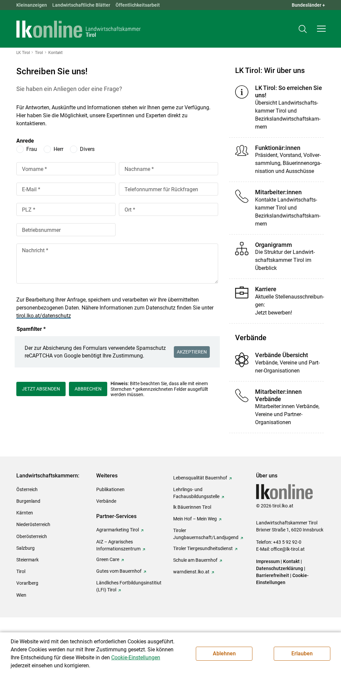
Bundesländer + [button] (308, 5)
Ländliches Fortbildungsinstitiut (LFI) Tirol (129, 586)
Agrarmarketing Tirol (117, 529)
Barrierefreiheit (272, 575)
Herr (58, 149)
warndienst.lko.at (191, 571)
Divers (87, 149)
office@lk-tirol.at (288, 549)
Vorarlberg (27, 583)
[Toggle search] (303, 29)
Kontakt (291, 561)
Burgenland (28, 501)
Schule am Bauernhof (195, 560)
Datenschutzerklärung (279, 568)
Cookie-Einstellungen (135, 657)
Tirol (20, 571)
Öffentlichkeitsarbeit (138, 5)
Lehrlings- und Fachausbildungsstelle (196, 493)
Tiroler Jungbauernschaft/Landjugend (205, 534)
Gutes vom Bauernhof (119, 571)
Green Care (107, 559)
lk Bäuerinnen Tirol (192, 507)
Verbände (106, 501)
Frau (31, 149)
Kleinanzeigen (31, 5)
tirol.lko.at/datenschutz (43, 316)
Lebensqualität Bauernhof (200, 477)
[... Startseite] (78, 29)
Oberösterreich (31, 536)
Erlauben (302, 653)
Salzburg (25, 548)
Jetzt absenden (41, 388)
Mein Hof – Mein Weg (195, 518)
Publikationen (110, 489)
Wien (21, 595)
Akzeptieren (192, 351)
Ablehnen (224, 653)
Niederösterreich (33, 524)
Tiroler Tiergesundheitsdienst (203, 548)
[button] (321, 28)
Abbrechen (88, 388)
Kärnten (24, 512)
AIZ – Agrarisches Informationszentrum (118, 545)
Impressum (268, 561)
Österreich (27, 489)
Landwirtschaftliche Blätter (81, 5)
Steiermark (27, 559)
